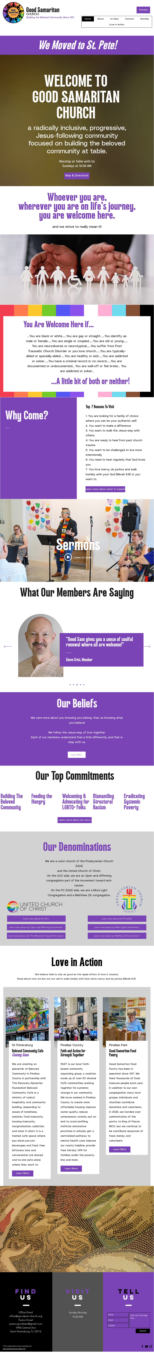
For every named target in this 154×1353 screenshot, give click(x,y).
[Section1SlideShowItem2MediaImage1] (73, 684)
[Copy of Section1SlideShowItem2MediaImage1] (80, 684)
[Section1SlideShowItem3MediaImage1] (76, 684)
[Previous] (8, 646)
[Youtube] (146, 1346)
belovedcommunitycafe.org (14, 1349)
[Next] (146, 646)
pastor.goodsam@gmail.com (25, 1323)
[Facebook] (142, 1346)
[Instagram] (150, 1346)
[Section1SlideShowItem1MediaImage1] (70, 684)
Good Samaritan (42, 10)
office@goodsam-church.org (25, 1316)
